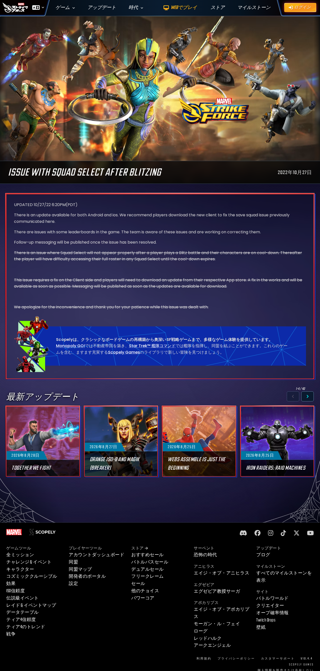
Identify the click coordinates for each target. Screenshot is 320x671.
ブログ (263, 554)
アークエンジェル (212, 645)
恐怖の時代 (205, 554)
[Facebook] (257, 533)
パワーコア (142, 598)
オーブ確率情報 (272, 612)
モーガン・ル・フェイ (217, 623)
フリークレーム (147, 576)
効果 (11, 583)
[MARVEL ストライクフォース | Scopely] (15, 8)
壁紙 (261, 627)
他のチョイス (145, 590)
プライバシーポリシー (236, 658)
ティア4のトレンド (25, 626)
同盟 (73, 562)
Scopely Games (124, 352)
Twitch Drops (266, 620)
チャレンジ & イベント (29, 562)
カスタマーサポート (278, 658)
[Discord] (243, 533)
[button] (293, 396)
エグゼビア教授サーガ (217, 591)
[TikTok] (283, 533)
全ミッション (20, 554)
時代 (133, 8)
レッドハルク (208, 638)
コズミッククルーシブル (31, 576)
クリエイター (270, 605)
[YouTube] (310, 533)
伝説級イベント (22, 598)
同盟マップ (80, 569)
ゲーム (63, 8)
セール (138, 583)
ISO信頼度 (15, 590)
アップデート (102, 8)
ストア (137, 548)
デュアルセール (147, 569)
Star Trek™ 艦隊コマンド (152, 346)
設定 (73, 583)
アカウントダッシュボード (96, 554)
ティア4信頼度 (21, 619)
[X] (297, 533)
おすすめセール (147, 554)
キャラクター (20, 569)
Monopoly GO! (70, 346)
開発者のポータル (87, 576)
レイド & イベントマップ (31, 605)
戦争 (11, 634)
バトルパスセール (149, 562)
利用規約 (204, 658)
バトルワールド (272, 598)
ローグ (201, 631)
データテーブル (22, 612)
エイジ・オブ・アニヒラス (221, 573)
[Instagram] (270, 533)
